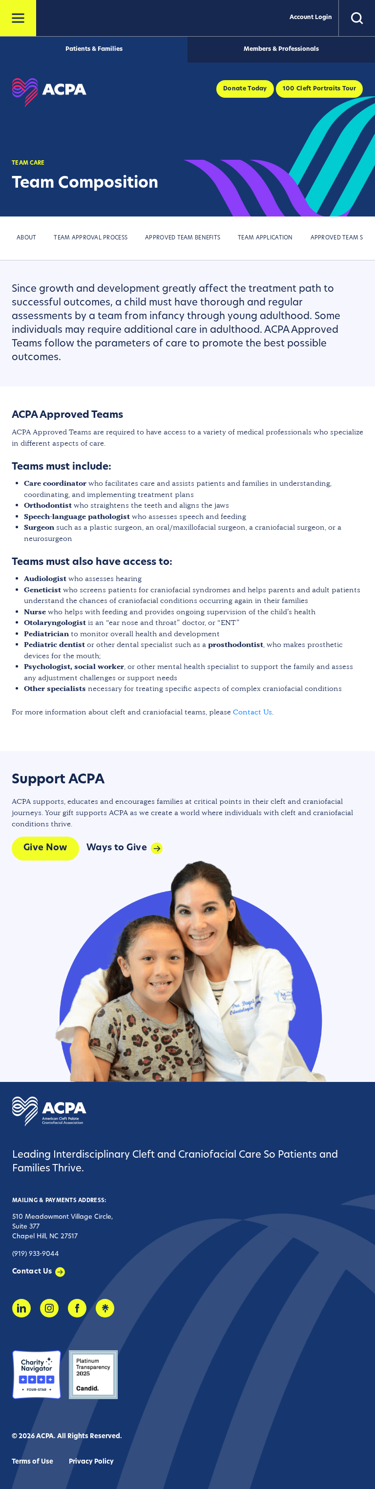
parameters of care (141, 344)
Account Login (311, 18)
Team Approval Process (90, 238)
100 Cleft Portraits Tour (319, 89)
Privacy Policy (91, 1462)
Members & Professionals (281, 49)
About (26, 238)
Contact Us (252, 711)
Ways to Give (116, 848)
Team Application (265, 238)
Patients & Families (94, 49)
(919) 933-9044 (35, 1254)
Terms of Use (32, 1462)
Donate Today (245, 89)
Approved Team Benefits (182, 238)
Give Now (45, 848)
